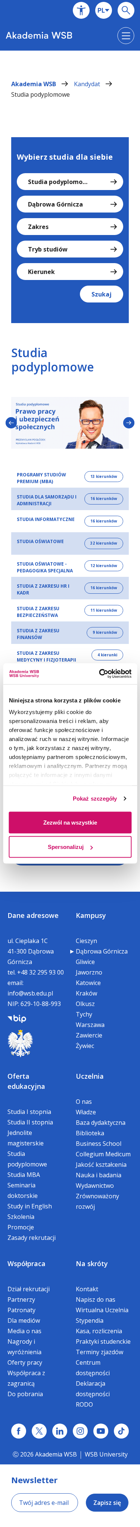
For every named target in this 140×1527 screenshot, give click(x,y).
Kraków (86, 993)
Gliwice (85, 962)
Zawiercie (89, 1035)
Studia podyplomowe (40, 94)
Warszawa (90, 1025)
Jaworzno (89, 972)
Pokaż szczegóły (95, 798)
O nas (84, 1101)
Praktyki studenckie (103, 1341)
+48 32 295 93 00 (40, 972)
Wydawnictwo (95, 1185)
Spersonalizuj (66, 847)
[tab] (70, 477)
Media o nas (24, 1331)
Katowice (88, 983)
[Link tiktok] (121, 1431)
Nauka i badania (98, 1175)
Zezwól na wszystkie (70, 822)
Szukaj (101, 294)
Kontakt (87, 1289)
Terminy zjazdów (99, 1352)
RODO (84, 1404)
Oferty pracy (24, 1362)
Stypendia (89, 1320)
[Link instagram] (80, 1431)
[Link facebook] (18, 1431)
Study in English (29, 1206)
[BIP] (16, 1018)
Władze (86, 1112)
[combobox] (103, 10)
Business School (98, 1143)
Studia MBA (23, 1175)
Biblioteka (90, 1133)
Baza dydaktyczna (100, 1122)
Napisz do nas (95, 1299)
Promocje (20, 1227)
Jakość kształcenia (101, 1164)
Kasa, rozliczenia (99, 1331)
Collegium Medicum (103, 1154)
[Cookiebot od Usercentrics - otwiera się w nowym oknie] (99, 674)
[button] (81, 10)
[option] (70, 423)
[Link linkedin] (59, 1431)
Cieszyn (86, 941)
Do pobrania (25, 1394)
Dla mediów (23, 1320)
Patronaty (21, 1310)
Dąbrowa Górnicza (102, 951)
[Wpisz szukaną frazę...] (126, 10)
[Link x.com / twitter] (39, 1431)
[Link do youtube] (100, 1431)
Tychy (84, 1014)
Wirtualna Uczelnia (102, 1310)
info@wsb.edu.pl (30, 993)
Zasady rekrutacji (31, 1238)
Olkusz (85, 1004)
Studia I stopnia (29, 1112)
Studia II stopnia (30, 1122)
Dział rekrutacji (28, 1289)
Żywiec (85, 1046)
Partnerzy (21, 1299)
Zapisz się (107, 1503)
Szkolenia (20, 1217)
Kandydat (88, 84)
